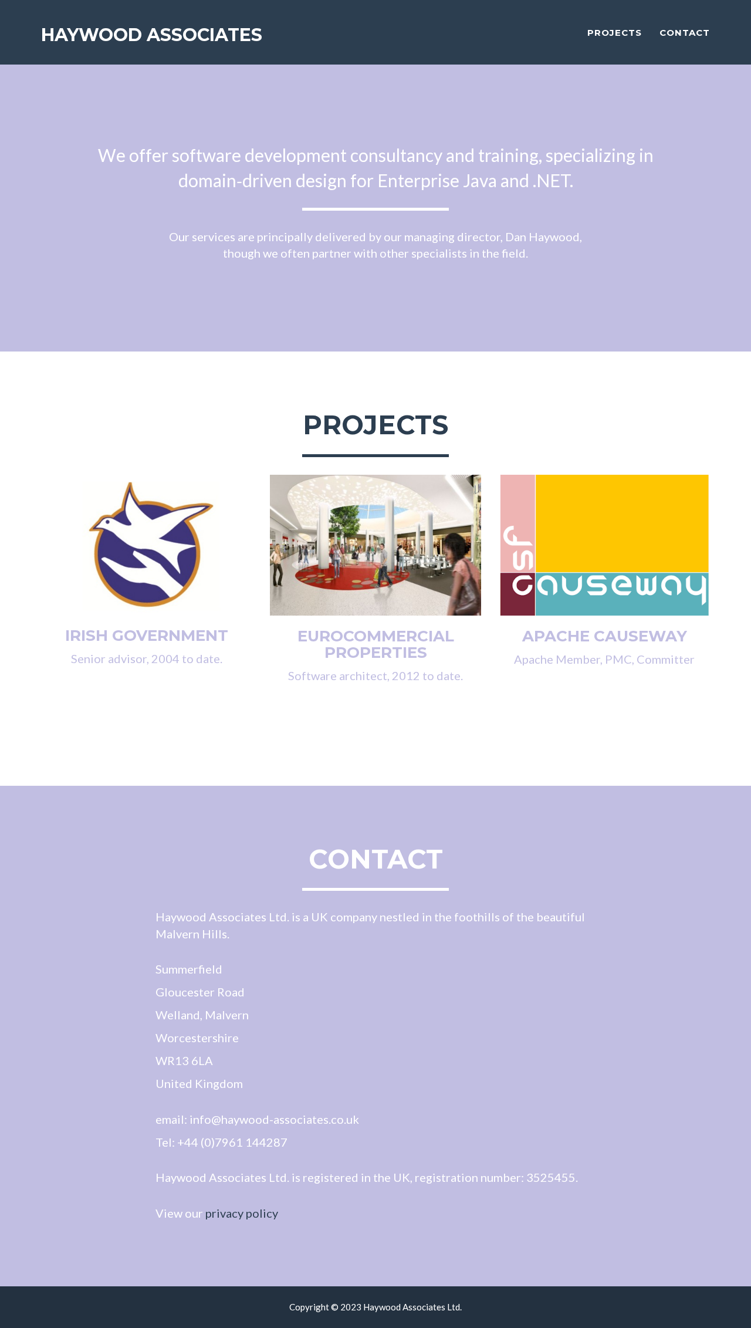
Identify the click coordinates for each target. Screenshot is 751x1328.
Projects (614, 32)
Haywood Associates (151, 35)
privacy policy (241, 1213)
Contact (684, 32)
